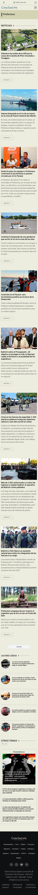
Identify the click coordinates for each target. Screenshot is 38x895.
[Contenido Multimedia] (19, 338)
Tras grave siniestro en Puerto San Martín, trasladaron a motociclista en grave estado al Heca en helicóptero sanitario (23, 726)
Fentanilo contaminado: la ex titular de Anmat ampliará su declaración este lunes (19, 816)
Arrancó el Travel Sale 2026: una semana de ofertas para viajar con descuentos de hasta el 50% (23, 695)
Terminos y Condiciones (31, 886)
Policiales (30, 849)
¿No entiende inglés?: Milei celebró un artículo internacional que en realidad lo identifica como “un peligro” (19, 791)
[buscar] (35, 2)
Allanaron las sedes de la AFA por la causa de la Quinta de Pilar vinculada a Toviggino (17, 55)
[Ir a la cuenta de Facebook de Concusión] (11, 865)
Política (23, 844)
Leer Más (6, 80)
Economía (30, 844)
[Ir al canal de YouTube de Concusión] (22, 865)
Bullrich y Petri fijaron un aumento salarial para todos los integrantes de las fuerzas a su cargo (18, 553)
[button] (2, 743)
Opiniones (7, 849)
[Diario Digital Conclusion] (9, 7)
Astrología (31, 853)
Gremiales (15, 849)
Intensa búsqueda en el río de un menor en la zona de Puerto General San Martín (18, 114)
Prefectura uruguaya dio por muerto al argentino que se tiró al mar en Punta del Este (18, 613)
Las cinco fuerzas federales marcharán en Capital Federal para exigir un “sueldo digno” (23, 663)
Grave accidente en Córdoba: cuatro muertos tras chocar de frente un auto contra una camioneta (24, 679)
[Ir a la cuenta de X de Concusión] (16, 865)
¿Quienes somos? (5, 886)
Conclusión (26, 872)
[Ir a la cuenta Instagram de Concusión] (27, 865)
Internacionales (8, 844)
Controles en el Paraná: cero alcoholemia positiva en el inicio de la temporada (17, 297)
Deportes (5, 853)
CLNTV (23, 853)
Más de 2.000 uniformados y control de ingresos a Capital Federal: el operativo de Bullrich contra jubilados (18, 485)
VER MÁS (19, 647)
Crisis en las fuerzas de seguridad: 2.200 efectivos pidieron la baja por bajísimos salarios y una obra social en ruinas (18, 419)
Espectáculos (15, 853)
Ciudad (23, 849)
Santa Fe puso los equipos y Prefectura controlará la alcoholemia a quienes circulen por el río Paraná (18, 173)
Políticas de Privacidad (17, 886)
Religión (18, 858)
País (16, 844)
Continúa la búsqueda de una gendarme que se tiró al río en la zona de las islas (18, 238)
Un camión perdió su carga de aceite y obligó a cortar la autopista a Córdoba (24, 711)
